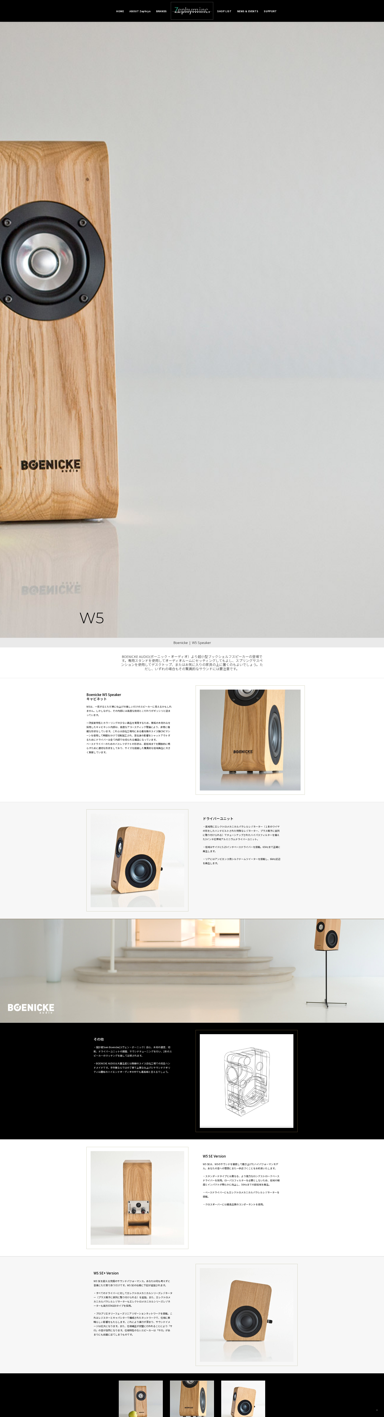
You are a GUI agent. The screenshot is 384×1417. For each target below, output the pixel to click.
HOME (120, 11)
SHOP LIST (224, 11)
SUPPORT (270, 11)
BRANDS (161, 11)
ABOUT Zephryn (140, 11)
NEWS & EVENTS (247, 11)
